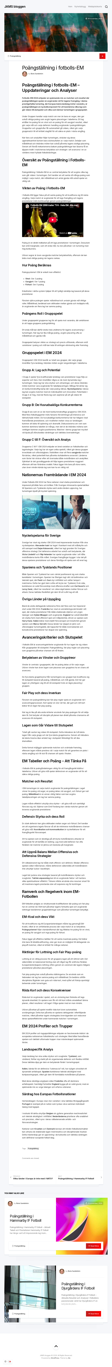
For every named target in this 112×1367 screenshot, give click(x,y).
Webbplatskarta (95, 6)
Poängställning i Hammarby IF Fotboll (25, 1218)
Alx (69, 1358)
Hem (70, 6)
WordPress (55, 1358)
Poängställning (15, 56)
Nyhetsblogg (80, 6)
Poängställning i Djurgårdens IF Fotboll (77, 1286)
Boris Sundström (37, 74)
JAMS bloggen (14, 6)
